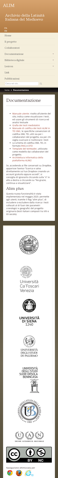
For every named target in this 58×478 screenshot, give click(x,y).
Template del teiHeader (24, 148)
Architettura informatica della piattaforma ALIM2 (27, 159)
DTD (30, 145)
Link (7, 72)
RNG (23, 145)
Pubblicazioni (12, 78)
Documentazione (29, 55)
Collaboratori (12, 48)
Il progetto (11, 41)
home (7, 90)
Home (8, 35)
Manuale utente (20, 113)
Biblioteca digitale (29, 61)
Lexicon (29, 67)
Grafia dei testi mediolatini (26, 125)
